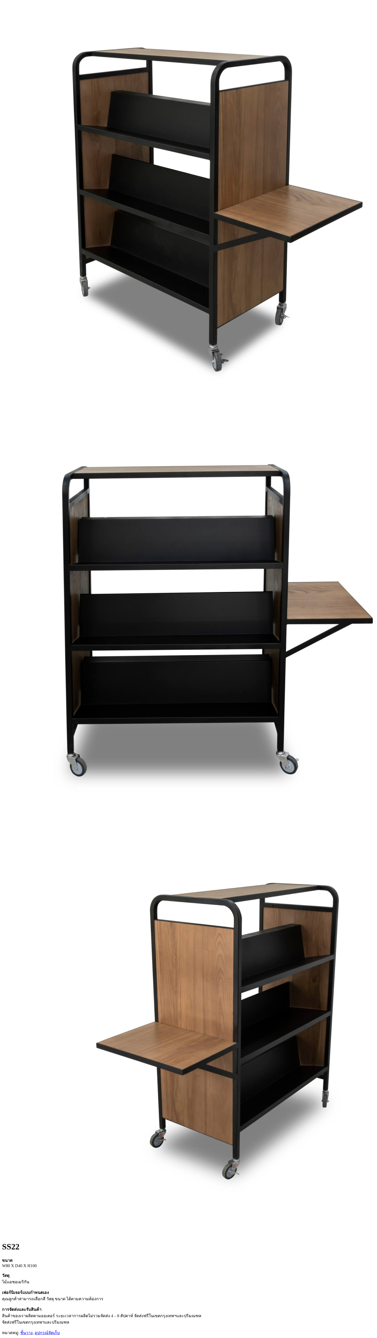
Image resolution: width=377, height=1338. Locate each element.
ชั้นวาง (26, 1333)
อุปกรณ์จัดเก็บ (47, 1333)
